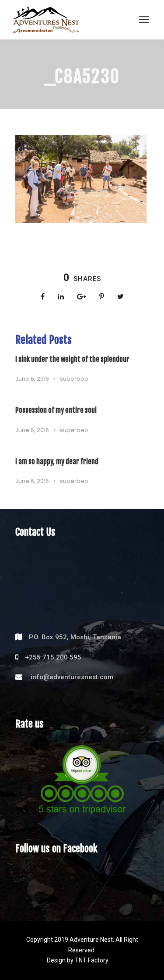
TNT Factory (91, 960)
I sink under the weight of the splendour (72, 359)
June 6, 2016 (32, 379)
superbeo (74, 379)
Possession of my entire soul (56, 410)
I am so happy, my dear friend (56, 461)
